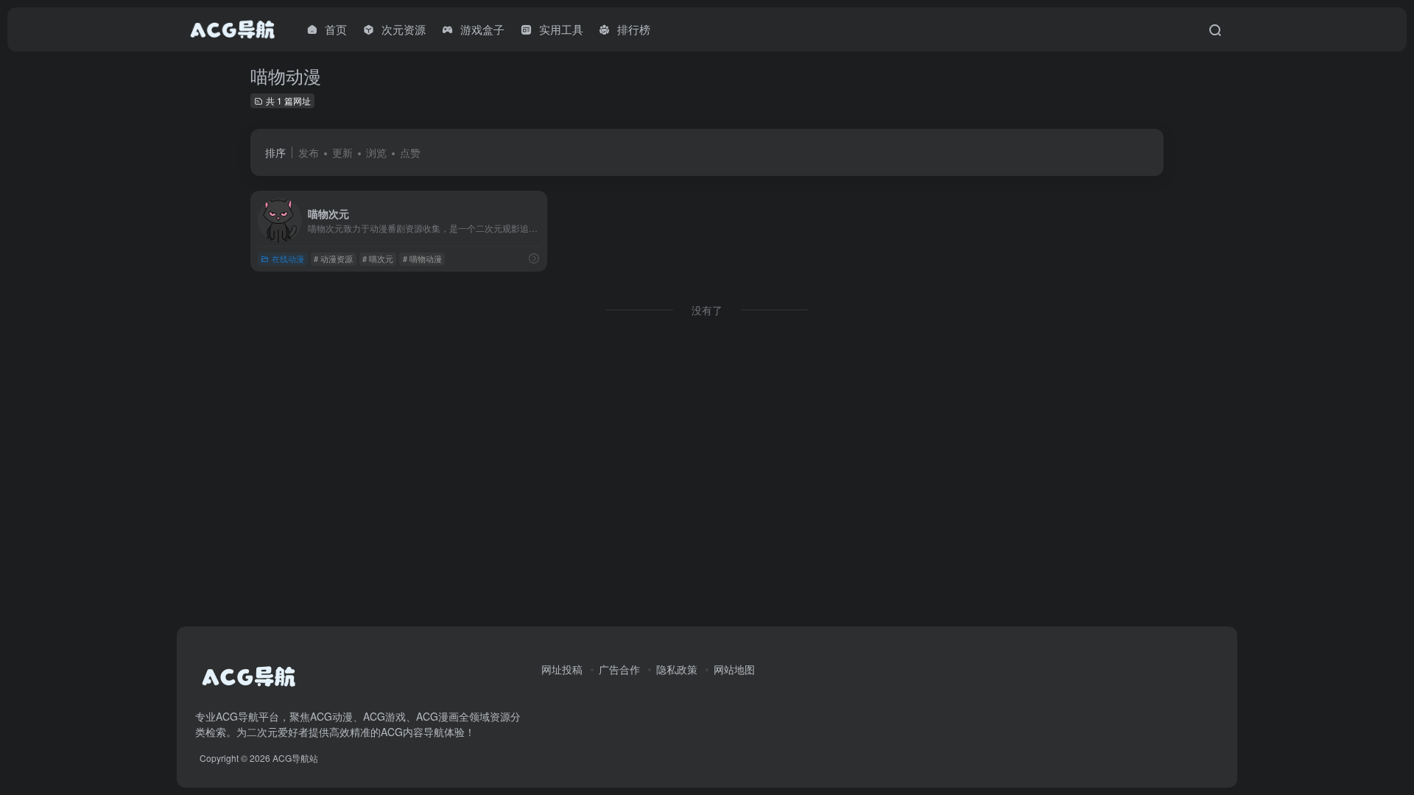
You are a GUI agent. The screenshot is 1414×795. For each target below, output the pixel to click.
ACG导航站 (295, 758)
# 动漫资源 (333, 258)
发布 (308, 152)
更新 (342, 152)
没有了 (707, 310)
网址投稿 (562, 669)
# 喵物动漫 (422, 258)
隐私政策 (676, 669)
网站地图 (734, 669)
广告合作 (619, 669)
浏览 (376, 152)
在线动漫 (288, 258)
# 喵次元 (377, 258)
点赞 (410, 152)
